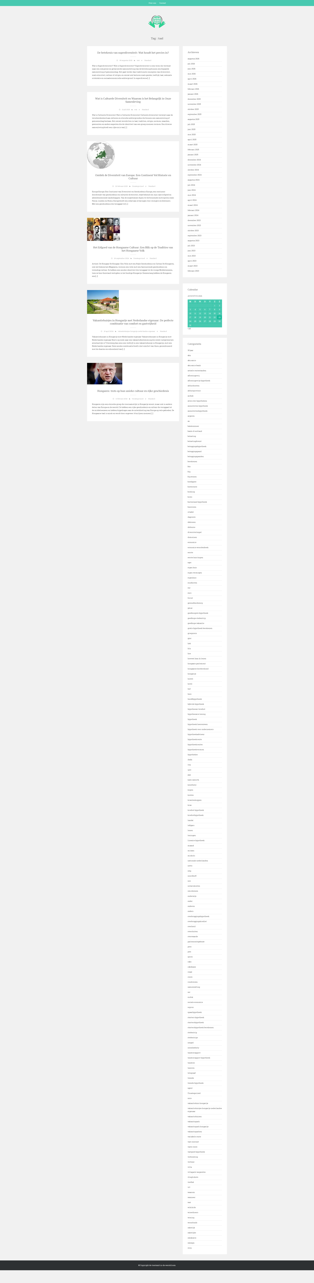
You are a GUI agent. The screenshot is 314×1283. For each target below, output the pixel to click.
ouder (190, 901)
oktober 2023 (193, 230)
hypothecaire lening (196, 714)
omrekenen (193, 891)
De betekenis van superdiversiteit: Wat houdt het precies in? (133, 52)
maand (191, 845)
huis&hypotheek (195, 699)
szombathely (193, 1048)
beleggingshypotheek (197, 446)
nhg (189, 871)
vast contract (193, 1142)
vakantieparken (195, 1131)
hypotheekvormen (196, 749)
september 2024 (195, 175)
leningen (192, 835)
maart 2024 (193, 205)
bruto (190, 497)
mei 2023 (192, 256)
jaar (189, 775)
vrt (189, 1187)
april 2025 (192, 139)
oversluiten (193, 931)
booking (191, 492)
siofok (190, 997)
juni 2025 (191, 129)
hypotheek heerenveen (198, 724)
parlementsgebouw (196, 941)
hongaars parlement (197, 663)
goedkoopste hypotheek (198, 613)
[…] (148, 78)
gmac (190, 608)
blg (189, 471)
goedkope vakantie (196, 623)
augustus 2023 (193, 240)
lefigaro (191, 825)
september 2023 (194, 235)
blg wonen (192, 476)
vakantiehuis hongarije (198, 1103)
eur (189, 588)
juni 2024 (192, 190)
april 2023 (192, 261)
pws (189, 952)
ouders (190, 911)
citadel (191, 512)
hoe (189, 653)
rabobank (192, 967)
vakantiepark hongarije (198, 1126)
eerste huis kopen (195, 557)
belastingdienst (195, 441)
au (189, 421)
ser (189, 992)
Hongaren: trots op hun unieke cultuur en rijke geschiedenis (133, 391)
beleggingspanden (196, 456)
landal (190, 820)
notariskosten (194, 886)
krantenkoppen (195, 800)
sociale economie (195, 1002)
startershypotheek (196, 1022)
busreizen (192, 507)
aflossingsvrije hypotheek (199, 380)
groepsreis (192, 633)
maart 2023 (192, 266)
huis (189, 694)
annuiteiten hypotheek (198, 406)
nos (189, 881)
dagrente (192, 517)
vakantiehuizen (195, 1116)
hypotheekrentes (195, 744)
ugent (190, 1088)
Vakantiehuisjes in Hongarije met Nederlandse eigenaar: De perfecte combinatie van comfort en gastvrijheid (133, 322)
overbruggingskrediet (197, 921)
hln (189, 648)
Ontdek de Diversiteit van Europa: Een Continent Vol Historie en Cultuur (133, 176)
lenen (190, 830)
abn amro (192, 360)
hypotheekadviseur (196, 734)
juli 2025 (191, 124)
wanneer (191, 1197)
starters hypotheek (196, 1017)
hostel (190, 679)
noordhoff (192, 876)
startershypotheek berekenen (201, 1027)
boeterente (192, 487)
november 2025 (194, 104)
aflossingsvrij (194, 375)
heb (189, 643)
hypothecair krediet (196, 709)
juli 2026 (191, 64)
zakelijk (191, 1227)
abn (189, 355)
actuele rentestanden (197, 370)
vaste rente (192, 1147)
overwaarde (193, 936)
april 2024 (192, 200)
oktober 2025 (193, 109)
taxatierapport (194, 1053)
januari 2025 (193, 154)
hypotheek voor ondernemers (201, 729)
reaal (190, 972)
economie (192, 542)
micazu (191, 850)
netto (190, 866)
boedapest (192, 482)
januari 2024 (193, 215)
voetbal (191, 1182)
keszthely (192, 785)
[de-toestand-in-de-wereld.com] (157, 20)
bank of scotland (195, 431)
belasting (192, 436)
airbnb (190, 396)
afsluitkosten (193, 385)
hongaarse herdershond (198, 669)
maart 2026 (192, 84)
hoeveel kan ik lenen (197, 658)
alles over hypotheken (197, 401)
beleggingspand (195, 451)
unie (190, 1098)
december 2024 (194, 160)
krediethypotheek (196, 815)
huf (189, 689)
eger (189, 562)
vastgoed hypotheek (196, 1152)
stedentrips (193, 1037)
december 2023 (194, 220)
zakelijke (192, 1232)
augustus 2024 (193, 180)
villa (190, 1167)
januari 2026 (193, 94)
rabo (189, 962)
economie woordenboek (198, 547)
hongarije (192, 674)
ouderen (191, 906)
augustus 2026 (193, 59)
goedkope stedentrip (197, 618)
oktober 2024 (193, 170)
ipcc (189, 770)
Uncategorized (138, 186)
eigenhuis (192, 578)
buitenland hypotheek (197, 502)
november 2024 (194, 165)
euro (189, 593)
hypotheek (192, 719)
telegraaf (192, 1073)
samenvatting (194, 987)
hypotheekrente (195, 739)
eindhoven (192, 583)
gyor (189, 638)
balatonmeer (193, 426)
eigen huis (192, 567)
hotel (190, 684)
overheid (192, 926)
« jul (189, 328)
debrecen (192, 522)
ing (189, 764)
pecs (189, 946)
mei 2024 (192, 195)
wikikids (192, 1207)
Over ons (152, 3)
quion (190, 957)
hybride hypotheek (196, 704)
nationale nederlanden (198, 861)
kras (190, 805)
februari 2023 (193, 271)
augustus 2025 (193, 119)
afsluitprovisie (194, 391)
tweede (191, 1078)
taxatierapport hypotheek (199, 1058)
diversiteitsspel (195, 532)
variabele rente (194, 1136)
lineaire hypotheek (196, 840)
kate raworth (193, 780)
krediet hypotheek (196, 810)
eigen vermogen (195, 573)
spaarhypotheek (195, 1012)
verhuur (191, 1162)
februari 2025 (193, 149)
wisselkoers (193, 1212)
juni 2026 (191, 69)
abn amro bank (194, 365)
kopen (190, 790)
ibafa (190, 759)
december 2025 (194, 99)
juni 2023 (191, 250)
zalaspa (191, 1243)
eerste (190, 552)
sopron (191, 1007)
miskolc (191, 855)
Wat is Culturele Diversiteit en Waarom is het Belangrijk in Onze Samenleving (133, 100)
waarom (191, 1192)
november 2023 (194, 225)
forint (190, 598)
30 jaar (190, 350)
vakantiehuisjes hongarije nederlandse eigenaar (136, 331)
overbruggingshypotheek (198, 916)
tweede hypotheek (196, 1083)
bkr (189, 466)
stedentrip (192, 1032)
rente (190, 977)
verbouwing (193, 1157)
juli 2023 (191, 245)
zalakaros (192, 1238)
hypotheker (193, 754)
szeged (191, 1043)
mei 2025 (192, 134)
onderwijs (192, 896)
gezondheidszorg (195, 603)
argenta (191, 416)
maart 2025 (192, 144)
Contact (162, 3)
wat (138, 60)
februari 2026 (193, 89)
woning (191, 1217)
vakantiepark (194, 1121)
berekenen (192, 461)
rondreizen (193, 982)
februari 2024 (193, 210)
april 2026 (192, 79)
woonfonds (192, 1222)
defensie (191, 527)
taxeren (191, 1068)
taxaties (191, 1063)
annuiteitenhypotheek (198, 411)
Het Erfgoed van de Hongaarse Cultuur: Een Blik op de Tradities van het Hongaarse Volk (133, 249)
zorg (189, 1248)
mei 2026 (192, 74)
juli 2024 (191, 185)
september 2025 (194, 114)
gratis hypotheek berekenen (200, 628)
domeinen (192, 537)
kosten (191, 795)
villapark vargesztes (197, 1172)
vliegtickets (193, 1177)
